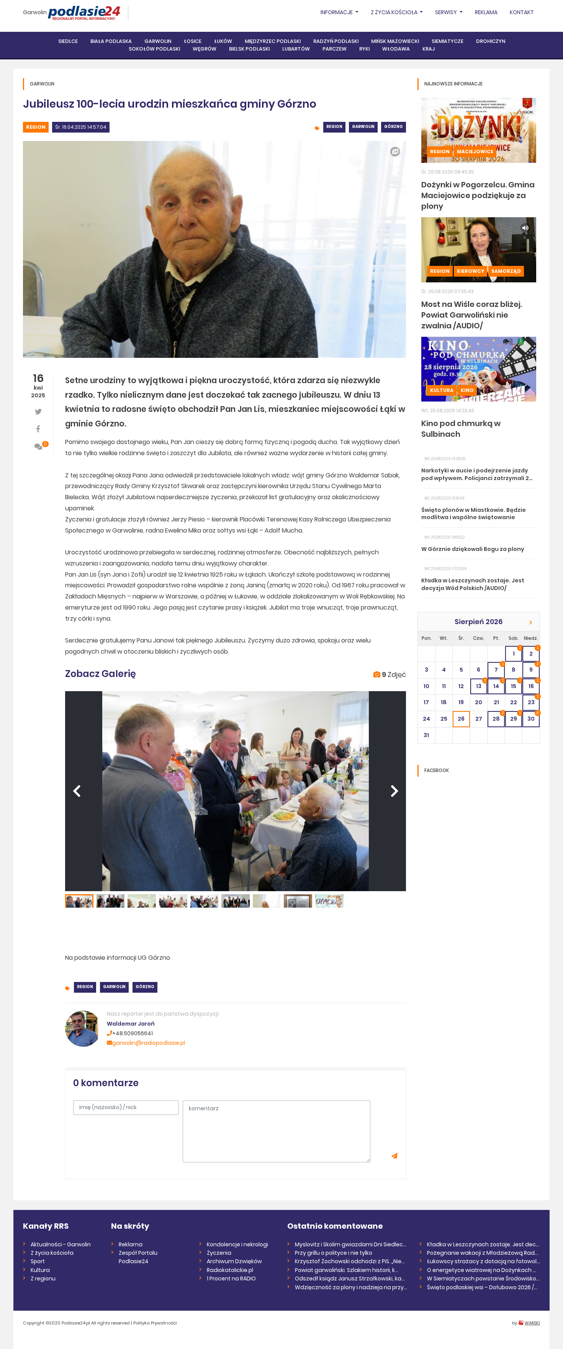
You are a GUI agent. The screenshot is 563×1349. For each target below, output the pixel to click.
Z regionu (43, 1278)
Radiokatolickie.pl (230, 1270)
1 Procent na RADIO (231, 1278)
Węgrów (204, 48)
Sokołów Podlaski (154, 48)
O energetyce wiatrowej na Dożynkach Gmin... (483, 1270)
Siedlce (68, 41)
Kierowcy (470, 271)
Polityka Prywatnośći (155, 1323)
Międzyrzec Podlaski (273, 41)
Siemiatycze (447, 41)
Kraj (428, 48)
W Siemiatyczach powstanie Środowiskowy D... (483, 1278)
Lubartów (296, 48)
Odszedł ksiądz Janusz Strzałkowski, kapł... (351, 1278)
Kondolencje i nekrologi (237, 1244)
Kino (467, 390)
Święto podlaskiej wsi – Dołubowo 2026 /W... (483, 1287)
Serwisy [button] (446, 12)
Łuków (223, 41)
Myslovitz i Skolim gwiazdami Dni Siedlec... (350, 1244)
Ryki (364, 48)
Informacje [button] (337, 12)
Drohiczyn (490, 41)
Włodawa (396, 48)
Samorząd (506, 271)
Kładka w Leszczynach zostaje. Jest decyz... (483, 1244)
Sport (38, 1261)
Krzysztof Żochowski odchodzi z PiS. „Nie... (350, 1261)
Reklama (486, 12)
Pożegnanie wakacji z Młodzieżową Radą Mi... (483, 1253)
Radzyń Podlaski (335, 41)
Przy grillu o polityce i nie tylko (333, 1253)
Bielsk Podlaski (249, 48)
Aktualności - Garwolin (61, 1244)
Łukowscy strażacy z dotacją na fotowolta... (483, 1261)
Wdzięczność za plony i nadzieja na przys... (351, 1287)
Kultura (441, 390)
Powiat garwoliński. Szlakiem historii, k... (346, 1270)
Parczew (334, 48)
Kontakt (522, 12)
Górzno (393, 126)
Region (36, 127)
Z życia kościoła (52, 1253)
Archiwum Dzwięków (234, 1261)
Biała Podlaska (111, 41)
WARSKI (532, 1323)
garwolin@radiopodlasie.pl (148, 1043)
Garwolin (35, 12)
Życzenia (219, 1253)
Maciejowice (475, 151)
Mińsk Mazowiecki (395, 41)
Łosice (192, 41)
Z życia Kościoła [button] (395, 12)
